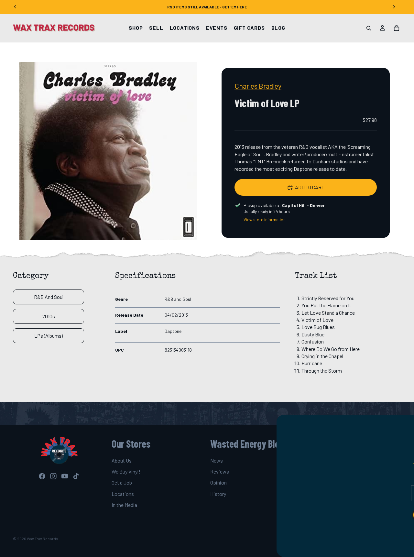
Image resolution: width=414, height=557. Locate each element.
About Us (122, 460)
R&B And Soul (48, 297)
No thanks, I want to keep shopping (351, 535)
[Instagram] (53, 476)
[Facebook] (42, 476)
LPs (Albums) (48, 336)
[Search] (369, 28)
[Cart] (396, 28)
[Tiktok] (76, 476)
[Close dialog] (406, 423)
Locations (123, 494)
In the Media (124, 505)
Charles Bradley (257, 86)
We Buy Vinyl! (126, 471)
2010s (48, 316)
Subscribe (351, 515)
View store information (265, 219)
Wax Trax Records (42, 538)
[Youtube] (65, 476)
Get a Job (122, 483)
